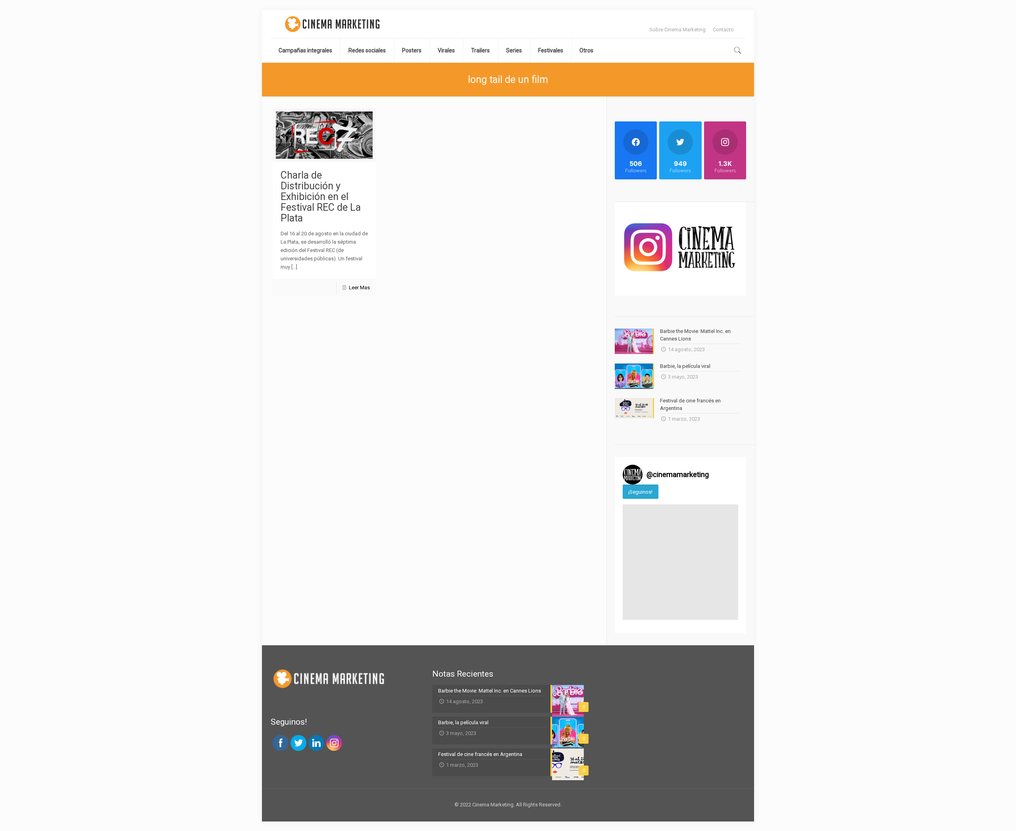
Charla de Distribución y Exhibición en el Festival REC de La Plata (321, 196)
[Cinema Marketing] (332, 24)
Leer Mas (359, 287)
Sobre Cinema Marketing (677, 29)
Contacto (723, 29)
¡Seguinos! (640, 492)
